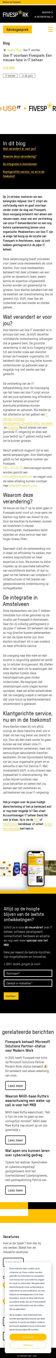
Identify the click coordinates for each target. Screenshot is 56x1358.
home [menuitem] (10, 50)
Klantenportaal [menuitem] (43, 16)
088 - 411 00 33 (12, 468)
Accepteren (28, 1337)
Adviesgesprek (17, 29)
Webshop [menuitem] (46, 12)
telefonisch (10, 824)
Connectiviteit (30, 423)
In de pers (27, 75)
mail (36, 819)
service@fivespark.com (18, 476)
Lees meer (15, 1085)
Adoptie (13, 427)
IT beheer (10, 75)
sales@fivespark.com (22, 485)
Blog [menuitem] (18, 50)
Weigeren (28, 1345)
